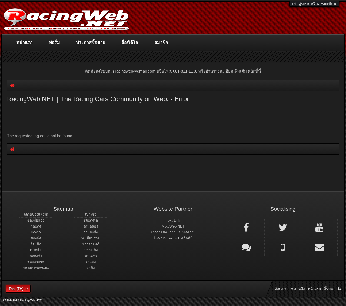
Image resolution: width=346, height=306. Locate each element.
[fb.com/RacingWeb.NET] (246, 227)
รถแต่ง (36, 226)
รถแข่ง (90, 262)
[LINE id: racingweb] (246, 246)
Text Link (173, 220)
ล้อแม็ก (35, 244)
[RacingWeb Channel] (319, 227)
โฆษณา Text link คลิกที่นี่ (173, 238)
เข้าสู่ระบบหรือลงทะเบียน (314, 3)
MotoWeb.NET (173, 226)
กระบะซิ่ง (91, 250)
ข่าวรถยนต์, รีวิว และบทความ (173, 232)
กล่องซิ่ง (36, 256)
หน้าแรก (24, 42)
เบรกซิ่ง (35, 250)
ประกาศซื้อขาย (90, 42)
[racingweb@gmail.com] (319, 246)
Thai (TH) (16, 289)
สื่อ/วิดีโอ (129, 42)
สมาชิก (161, 42)
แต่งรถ (36, 232)
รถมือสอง (90, 226)
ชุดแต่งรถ (90, 220)
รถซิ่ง (90, 268)
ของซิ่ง (36, 238)
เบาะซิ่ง (90, 214)
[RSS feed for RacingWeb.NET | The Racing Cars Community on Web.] (340, 283)
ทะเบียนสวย (90, 238)
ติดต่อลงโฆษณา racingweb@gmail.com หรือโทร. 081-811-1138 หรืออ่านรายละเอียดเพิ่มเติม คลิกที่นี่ (173, 71)
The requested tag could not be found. (40, 135)
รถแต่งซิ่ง (91, 232)
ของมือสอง (35, 220)
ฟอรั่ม (54, 42)
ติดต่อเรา (281, 289)
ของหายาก (35, 262)
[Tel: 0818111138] (283, 246)
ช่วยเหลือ (298, 289)
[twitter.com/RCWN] (283, 227)
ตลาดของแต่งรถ (36, 214)
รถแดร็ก (90, 256)
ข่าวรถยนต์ (90, 244)
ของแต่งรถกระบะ (36, 268)
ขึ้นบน (328, 289)
